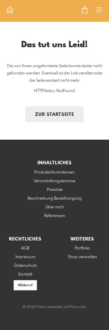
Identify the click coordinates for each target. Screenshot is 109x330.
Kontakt (25, 274)
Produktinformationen (54, 172)
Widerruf (25, 285)
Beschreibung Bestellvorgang (55, 198)
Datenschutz (25, 266)
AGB (25, 248)
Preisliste (54, 190)
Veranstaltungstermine (54, 181)
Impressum (25, 257)
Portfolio (82, 248)
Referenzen (54, 216)
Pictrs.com (78, 307)
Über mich (54, 207)
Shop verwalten (82, 257)
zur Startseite (54, 114)
